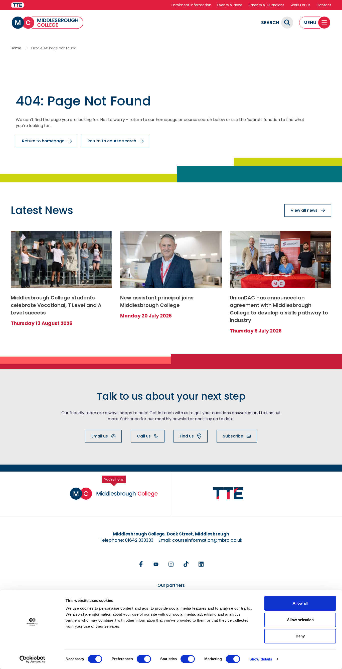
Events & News (230, 5)
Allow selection (300, 620)
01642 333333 (139, 540)
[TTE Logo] (228, 493)
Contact (323, 5)
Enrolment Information (191, 5)
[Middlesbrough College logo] (114, 494)
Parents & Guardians (266, 5)
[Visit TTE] (18, 5)
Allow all (300, 603)
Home (16, 48)
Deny (300, 636)
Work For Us (300, 5)
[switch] (144, 659)
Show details (260, 659)
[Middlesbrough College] (47, 23)
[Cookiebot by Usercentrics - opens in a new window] (32, 659)
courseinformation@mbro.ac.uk (207, 540)
